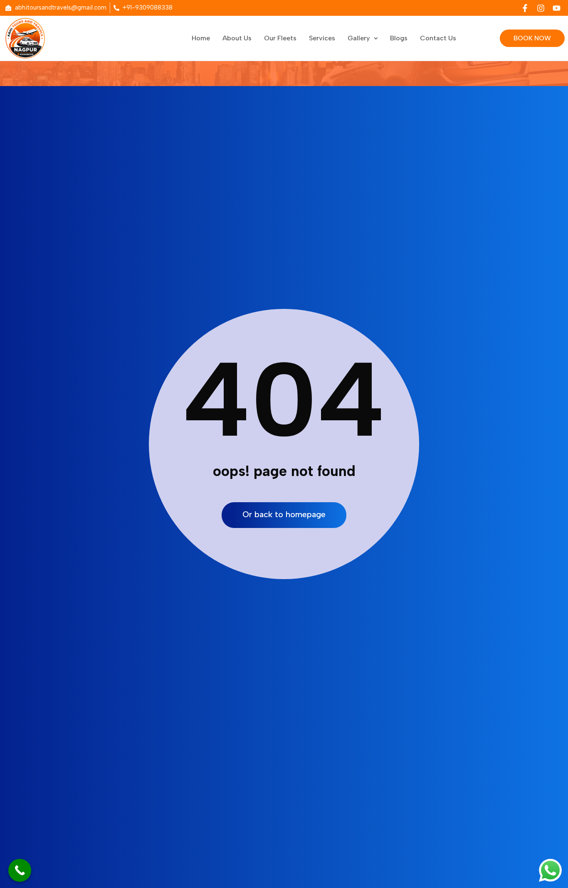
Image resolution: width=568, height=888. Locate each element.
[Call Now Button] (19, 870)
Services (322, 38)
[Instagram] (540, 8)
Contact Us (438, 38)
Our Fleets (280, 38)
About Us (237, 38)
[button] (362, 38)
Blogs (398, 38)
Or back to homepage (284, 514)
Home (201, 38)
